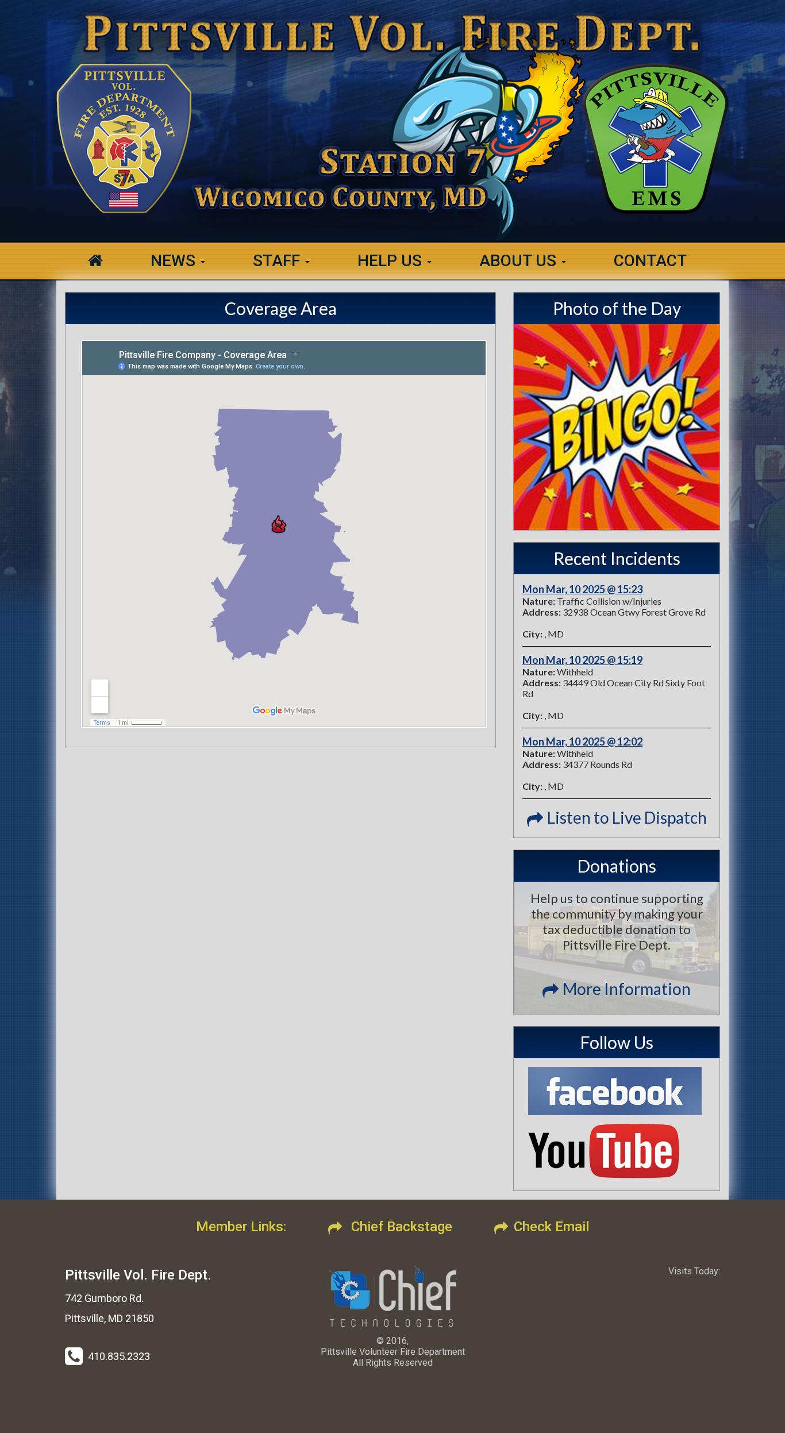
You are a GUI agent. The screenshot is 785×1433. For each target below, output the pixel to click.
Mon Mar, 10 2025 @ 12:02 (582, 741)
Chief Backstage (400, 1227)
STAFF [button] (278, 260)
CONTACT (650, 260)
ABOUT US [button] (519, 260)
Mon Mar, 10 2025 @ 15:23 (582, 589)
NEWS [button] (175, 260)
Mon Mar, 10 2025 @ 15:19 (582, 660)
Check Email (551, 1227)
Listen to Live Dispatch (627, 817)
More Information (627, 988)
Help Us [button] (391, 260)
